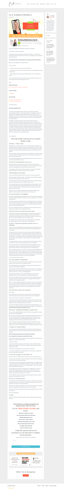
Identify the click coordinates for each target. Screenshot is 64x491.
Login (55, 4)
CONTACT (39, 485)
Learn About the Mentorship (15, 101)
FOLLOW (25, 475)
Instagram (12, 93)
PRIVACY (47, 485)
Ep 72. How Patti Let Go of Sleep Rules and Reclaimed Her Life (50, 59)
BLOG (52, 4)
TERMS (43, 485)
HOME (28, 4)
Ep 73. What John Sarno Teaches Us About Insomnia (49, 53)
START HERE (32, 4)
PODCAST (48, 4)
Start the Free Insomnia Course (16, 99)
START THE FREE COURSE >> (26, 446)
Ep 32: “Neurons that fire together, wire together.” (18, 87)
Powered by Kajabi (52, 485)
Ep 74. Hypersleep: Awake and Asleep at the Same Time (50, 46)
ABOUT (37, 4)
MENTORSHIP (42, 4)
